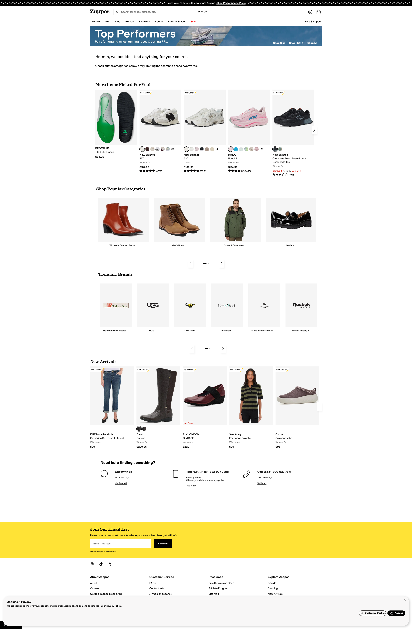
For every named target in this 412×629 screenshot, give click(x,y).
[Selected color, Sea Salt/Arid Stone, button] (186, 149)
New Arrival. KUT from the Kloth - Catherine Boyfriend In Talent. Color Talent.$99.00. (112, 407)
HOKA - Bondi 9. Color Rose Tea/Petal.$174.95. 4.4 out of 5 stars (249, 131)
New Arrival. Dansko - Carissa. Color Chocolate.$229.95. (158, 407)
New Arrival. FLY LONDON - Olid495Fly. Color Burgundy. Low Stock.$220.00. (205, 407)
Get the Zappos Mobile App (106, 593)
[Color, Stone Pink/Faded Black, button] (196, 149)
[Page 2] (208, 263)
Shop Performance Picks (230, 3)
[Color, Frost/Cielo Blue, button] (241, 149)
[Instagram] (92, 563)
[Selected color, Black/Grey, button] (275, 149)
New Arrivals (275, 593)
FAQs (152, 583)
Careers (94, 588)
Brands (272, 583)
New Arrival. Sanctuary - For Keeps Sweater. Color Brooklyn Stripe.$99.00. (251, 407)
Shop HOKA (296, 42)
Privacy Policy (113, 606)
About (93, 583)
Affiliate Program (218, 588)
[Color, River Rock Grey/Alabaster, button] (251, 149)
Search (202, 11)
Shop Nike (279, 42)
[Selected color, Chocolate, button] (139, 428)
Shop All (312, 42)
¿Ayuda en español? (161, 593)
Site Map (214, 593)
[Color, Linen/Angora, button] (152, 149)
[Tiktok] (101, 563)
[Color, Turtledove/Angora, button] (212, 149)
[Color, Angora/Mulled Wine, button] (162, 149)
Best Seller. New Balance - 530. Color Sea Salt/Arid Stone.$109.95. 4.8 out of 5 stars (204, 131)
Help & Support (313, 21)
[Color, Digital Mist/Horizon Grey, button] (157, 149)
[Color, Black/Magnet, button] (201, 149)
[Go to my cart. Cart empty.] (318, 12)
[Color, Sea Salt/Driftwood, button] (207, 149)
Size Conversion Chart (221, 583)
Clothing (273, 588)
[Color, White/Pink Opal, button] (256, 149)
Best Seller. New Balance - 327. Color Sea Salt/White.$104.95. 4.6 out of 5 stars (160, 131)
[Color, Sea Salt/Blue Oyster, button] (191, 149)
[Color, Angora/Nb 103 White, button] (167, 149)
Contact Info (156, 588)
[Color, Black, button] (144, 428)
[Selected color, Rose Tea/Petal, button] (230, 149)
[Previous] (190, 263)
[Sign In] (310, 12)
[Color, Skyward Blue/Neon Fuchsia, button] (236, 149)
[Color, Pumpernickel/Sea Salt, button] (147, 149)
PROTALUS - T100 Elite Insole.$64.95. (116, 124)
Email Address (101, 543)
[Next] (314, 130)
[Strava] (110, 563)
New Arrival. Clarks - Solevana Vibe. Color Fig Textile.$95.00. (297, 407)
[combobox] (154, 12)
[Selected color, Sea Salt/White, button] (142, 149)
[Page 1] (204, 263)
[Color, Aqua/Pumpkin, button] (280, 149)
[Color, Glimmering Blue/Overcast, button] (246, 149)
